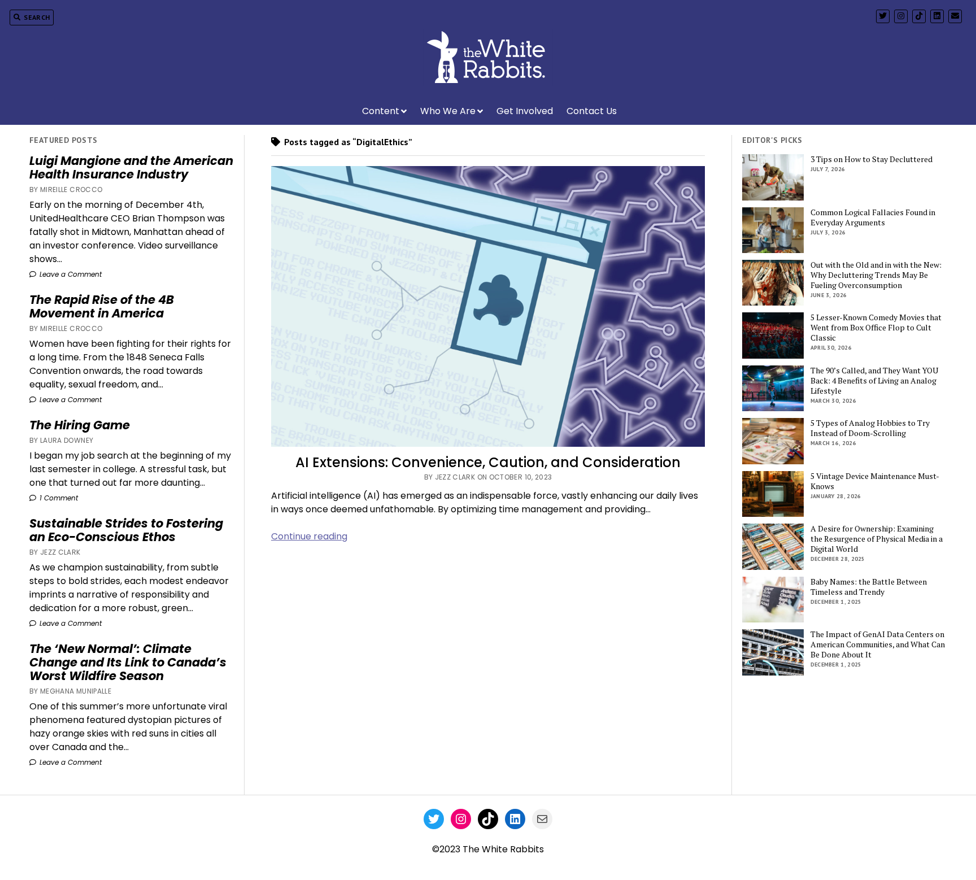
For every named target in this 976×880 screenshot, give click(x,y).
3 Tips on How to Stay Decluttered (872, 159)
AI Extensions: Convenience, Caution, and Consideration (488, 462)
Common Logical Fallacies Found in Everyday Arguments (873, 217)
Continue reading (309, 536)
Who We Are (448, 110)
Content (380, 110)
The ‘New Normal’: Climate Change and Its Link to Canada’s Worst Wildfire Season (127, 662)
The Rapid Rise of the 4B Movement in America (101, 306)
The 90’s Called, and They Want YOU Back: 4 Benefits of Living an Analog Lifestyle (874, 380)
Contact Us (592, 110)
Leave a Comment (69, 274)
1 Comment (57, 498)
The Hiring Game (79, 425)
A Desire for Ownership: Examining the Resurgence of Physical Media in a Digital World (877, 539)
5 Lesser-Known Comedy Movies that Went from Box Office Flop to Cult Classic (876, 327)
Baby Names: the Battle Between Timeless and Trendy (869, 587)
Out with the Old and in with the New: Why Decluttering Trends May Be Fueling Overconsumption (876, 275)
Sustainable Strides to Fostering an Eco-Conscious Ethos (126, 530)
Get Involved (524, 110)
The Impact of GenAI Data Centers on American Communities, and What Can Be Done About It (878, 644)
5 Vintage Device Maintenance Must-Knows (875, 481)
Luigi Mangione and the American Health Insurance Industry (131, 167)
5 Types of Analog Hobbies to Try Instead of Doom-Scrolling (870, 428)
